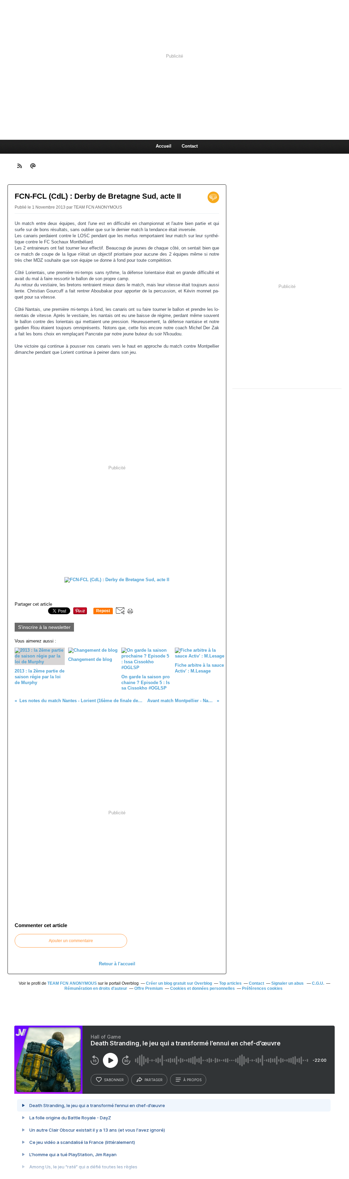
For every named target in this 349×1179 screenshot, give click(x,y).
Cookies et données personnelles (202, 988)
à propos (192, 1080)
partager (154, 1080)
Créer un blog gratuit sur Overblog (179, 983)
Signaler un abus (288, 983)
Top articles (230, 983)
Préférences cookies (262, 988)
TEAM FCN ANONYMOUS (72, 983)
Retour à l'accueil (117, 963)
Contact (190, 146)
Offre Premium (148, 988)
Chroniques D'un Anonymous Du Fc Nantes (141, 117)
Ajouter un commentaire (71, 940)
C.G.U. (318, 983)
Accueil (163, 146)
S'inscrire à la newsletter (44, 627)
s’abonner (114, 1080)
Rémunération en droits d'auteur (95, 988)
